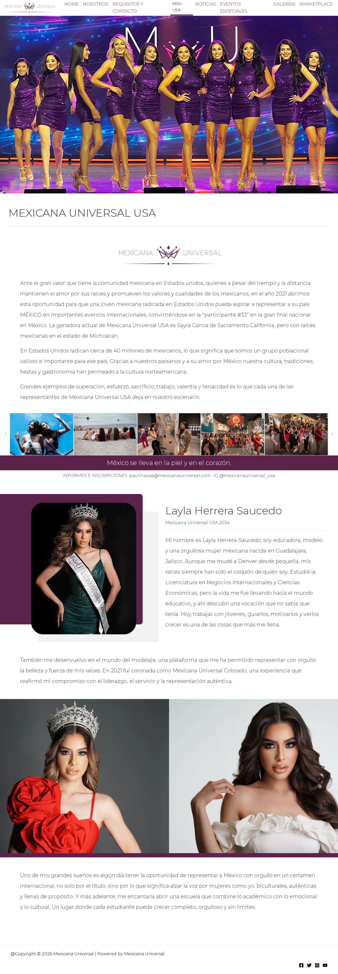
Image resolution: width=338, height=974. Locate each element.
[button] (6, 434)
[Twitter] (309, 965)
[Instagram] (317, 965)
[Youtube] (325, 965)
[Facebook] (301, 965)
